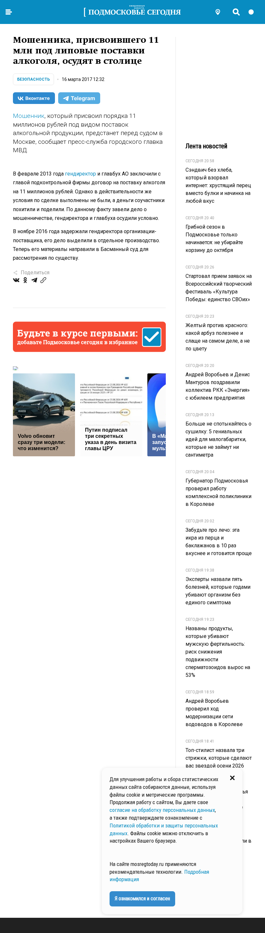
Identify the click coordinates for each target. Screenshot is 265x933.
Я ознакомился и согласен (142, 898)
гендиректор (80, 174)
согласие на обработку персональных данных (162, 810)
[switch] (254, 12)
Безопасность (33, 79)
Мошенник (28, 115)
